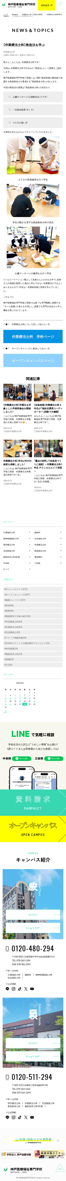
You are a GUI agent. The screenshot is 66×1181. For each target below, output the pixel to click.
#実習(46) (9, 605)
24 (6, 704)
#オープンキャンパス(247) (17, 594)
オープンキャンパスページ (33, 360)
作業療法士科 (9, 51)
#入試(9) (8, 664)
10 (6, 698)
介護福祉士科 (9, 532)
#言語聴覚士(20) (12, 632)
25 (10, 704)
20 (20, 701)
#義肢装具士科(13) (13, 654)
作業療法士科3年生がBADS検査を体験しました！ (17, 462)
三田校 (6, 431)
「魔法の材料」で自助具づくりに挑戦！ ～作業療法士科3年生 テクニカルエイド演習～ (48, 466)
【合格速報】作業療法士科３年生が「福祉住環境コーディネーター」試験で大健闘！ (48, 408)
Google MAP (33, 928)
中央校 (6, 563)
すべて (6, 569)
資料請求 (45, 5)
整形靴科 (38, 557)
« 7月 (5, 712)
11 (10, 698)
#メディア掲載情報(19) (15, 637)
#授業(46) (9, 610)
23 (34, 701)
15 (29, 698)
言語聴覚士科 (9, 550)
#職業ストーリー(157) (15, 600)
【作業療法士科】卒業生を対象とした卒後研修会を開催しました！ (17, 408)
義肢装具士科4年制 (11, 557)
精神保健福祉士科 (11, 538)
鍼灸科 (37, 532)
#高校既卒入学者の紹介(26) (17, 616)
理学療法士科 (9, 544)
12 (15, 698)
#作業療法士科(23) (13, 627)
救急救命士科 (40, 550)
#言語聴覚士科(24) (13, 621)
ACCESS (33, 914)
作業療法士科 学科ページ (33, 336)
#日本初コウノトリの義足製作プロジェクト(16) (27, 643)
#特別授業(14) (11, 648)
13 (20, 698)
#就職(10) (9, 659)
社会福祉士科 (40, 538)
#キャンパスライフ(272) (16, 589)
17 (6, 701)
